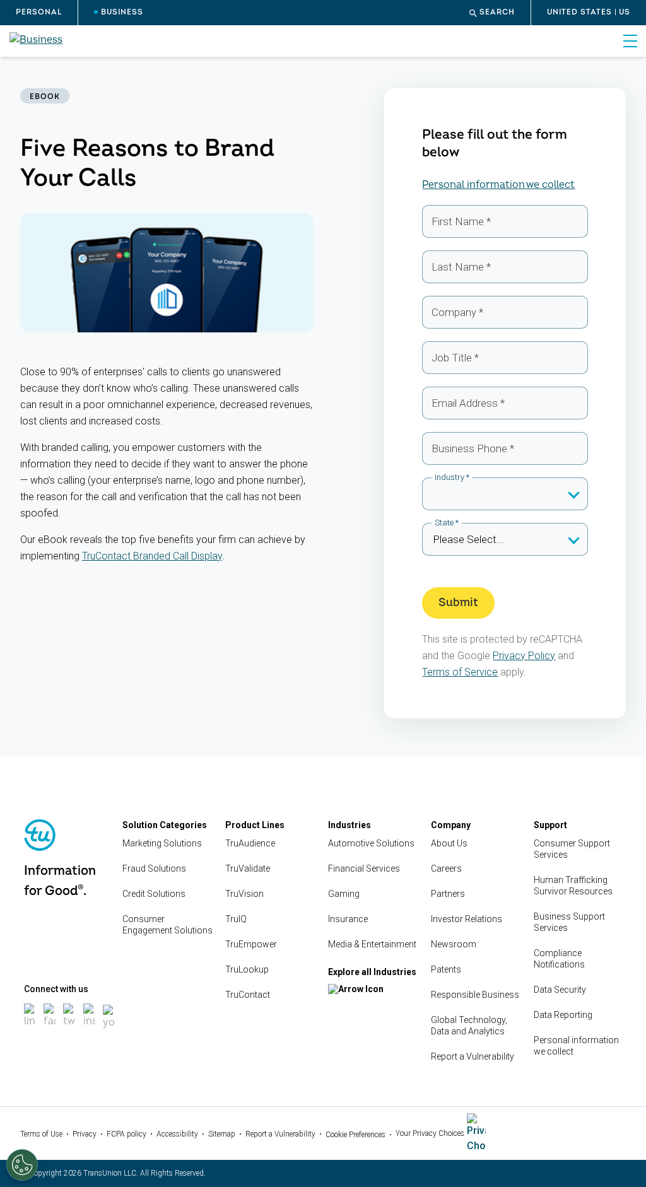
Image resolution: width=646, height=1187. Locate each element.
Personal (39, 12)
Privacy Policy (524, 656)
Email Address (468, 403)
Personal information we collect (498, 184)
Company (457, 312)
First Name (461, 221)
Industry (452, 477)
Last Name (461, 266)
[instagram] (89, 1028)
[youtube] (109, 1030)
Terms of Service (460, 672)
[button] (492, 12)
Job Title (455, 357)
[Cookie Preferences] (22, 1165)
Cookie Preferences (355, 1134)
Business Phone (473, 448)
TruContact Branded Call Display (152, 556)
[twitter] (69, 1028)
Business (122, 12)
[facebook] (50, 1028)
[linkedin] (30, 1028)
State (447, 522)
